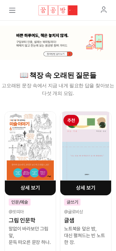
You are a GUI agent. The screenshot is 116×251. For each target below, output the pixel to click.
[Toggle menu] (12, 10)
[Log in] (103, 9)
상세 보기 (30, 188)
